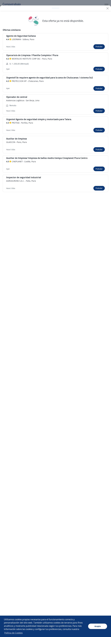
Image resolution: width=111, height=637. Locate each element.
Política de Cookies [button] (13, 632)
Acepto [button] (97, 626)
